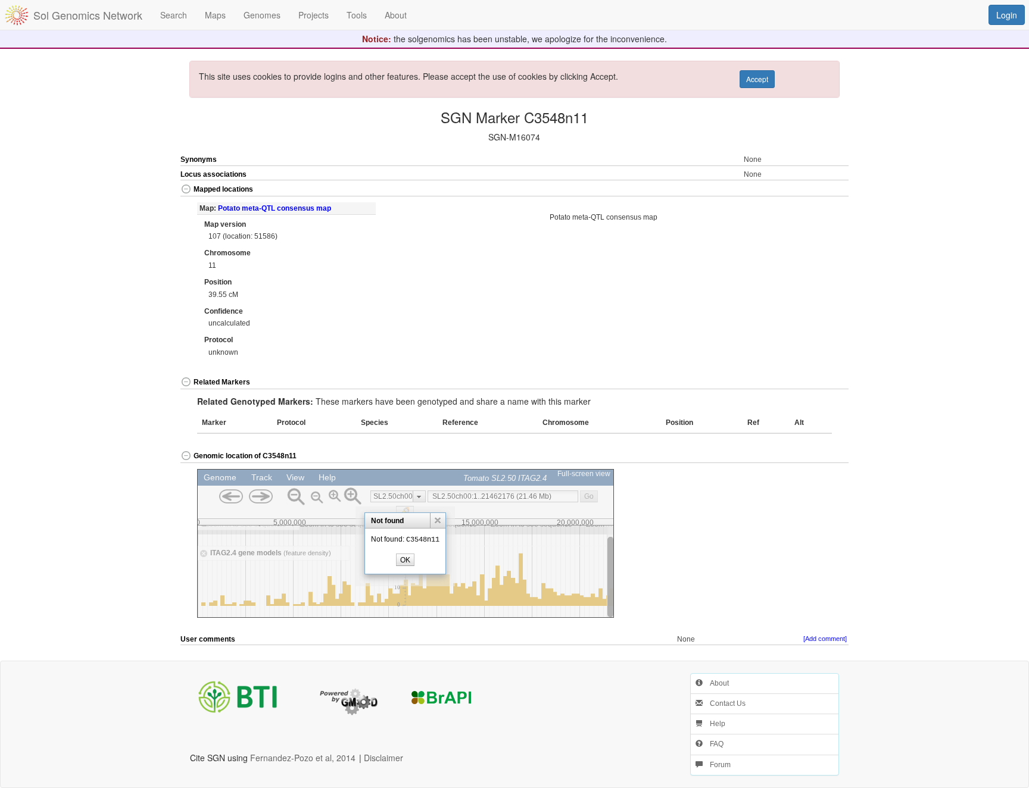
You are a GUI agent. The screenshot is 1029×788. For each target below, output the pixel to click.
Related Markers (222, 382)
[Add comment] (825, 638)
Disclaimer (383, 758)
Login (1006, 15)
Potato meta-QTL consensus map (274, 208)
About (716, 683)
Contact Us (724, 703)
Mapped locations (223, 189)
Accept (757, 79)
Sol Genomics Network (87, 15)
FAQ (713, 744)
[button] (815, 190)
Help (714, 724)
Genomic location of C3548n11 (245, 456)
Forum (717, 765)
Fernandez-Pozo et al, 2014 (303, 758)
